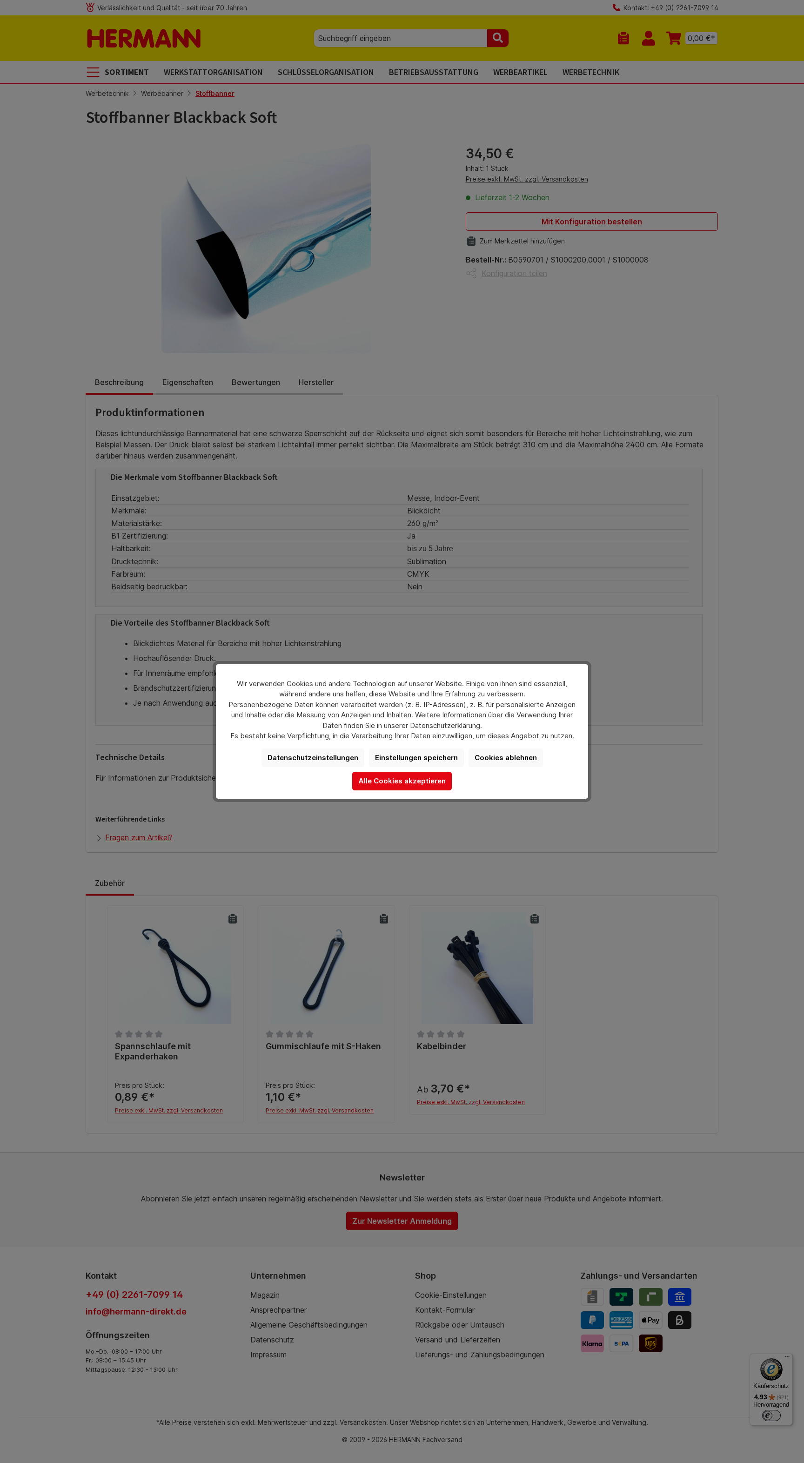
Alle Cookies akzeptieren (402, 780)
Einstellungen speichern (416, 757)
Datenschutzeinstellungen (313, 757)
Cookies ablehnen (506, 757)
